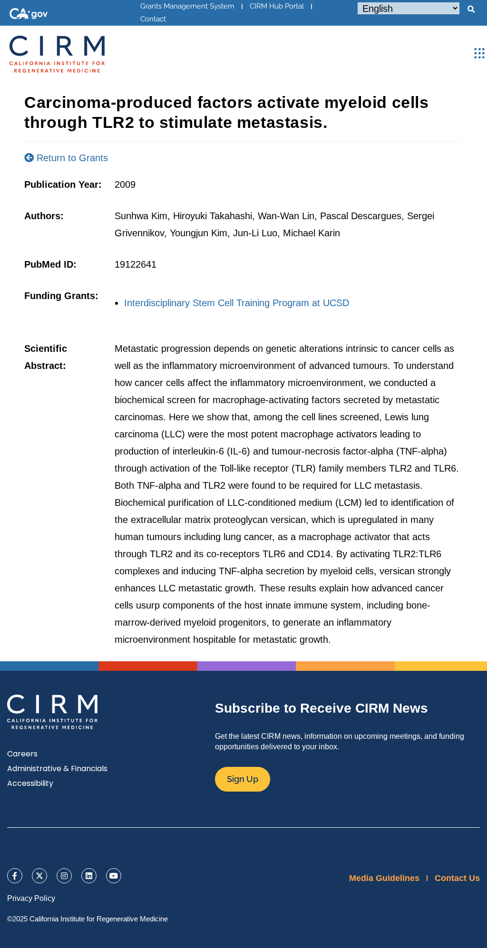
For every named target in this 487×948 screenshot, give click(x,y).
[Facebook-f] (14, 875)
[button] (470, 9)
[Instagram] (64, 875)
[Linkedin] (89, 875)
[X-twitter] (39, 875)
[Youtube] (113, 875)
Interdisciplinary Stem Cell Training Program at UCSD (236, 303)
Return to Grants (71, 158)
